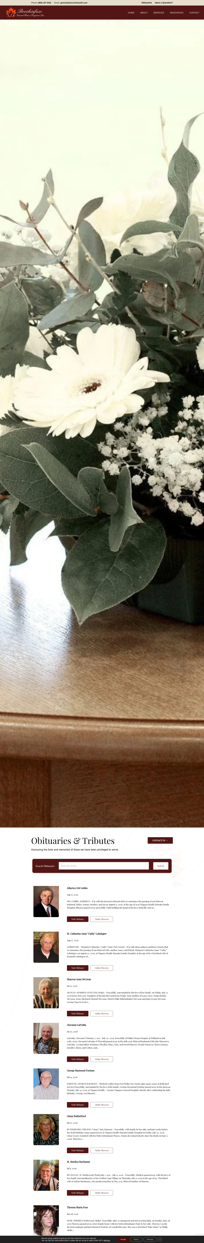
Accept (123, 1239)
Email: (70, 3)
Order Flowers (102, 919)
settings (107, 1240)
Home (131, 12)
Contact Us (158, 840)
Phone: (41, 3)
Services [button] (158, 12)
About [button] (144, 12)
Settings (150, 1239)
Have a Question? (164, 3)
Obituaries (146, 3)
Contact (194, 12)
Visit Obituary (77, 919)
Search (160, 865)
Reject (136, 1239)
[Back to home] (25, 12)
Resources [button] (176, 12)
